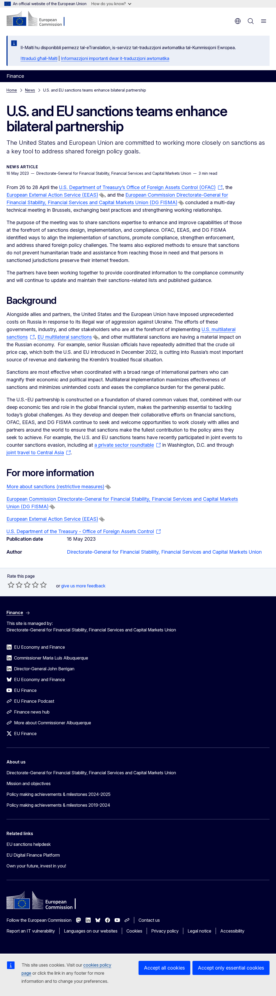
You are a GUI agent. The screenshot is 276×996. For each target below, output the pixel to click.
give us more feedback (83, 585)
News (30, 90)
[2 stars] (15, 584)
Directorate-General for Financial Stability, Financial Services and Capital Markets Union (164, 552)
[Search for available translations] (102, 195)
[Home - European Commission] (39, 19)
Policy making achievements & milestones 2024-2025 (58, 794)
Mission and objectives (28, 783)
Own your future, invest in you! (36, 866)
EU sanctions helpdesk (28, 844)
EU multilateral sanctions (64, 337)
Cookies (134, 931)
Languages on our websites (91, 931)
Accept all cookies (164, 968)
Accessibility (232, 931)
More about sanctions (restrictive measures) (55, 486)
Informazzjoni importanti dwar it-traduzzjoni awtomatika (115, 58)
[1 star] (11, 584)
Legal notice (199, 931)
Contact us (149, 920)
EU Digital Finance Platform (33, 855)
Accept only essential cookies (231, 968)
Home (11, 90)
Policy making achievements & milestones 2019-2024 (58, 805)
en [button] (238, 21)
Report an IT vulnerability (30, 931)
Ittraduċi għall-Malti (38, 58)
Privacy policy (165, 931)
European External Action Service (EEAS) (52, 195)
